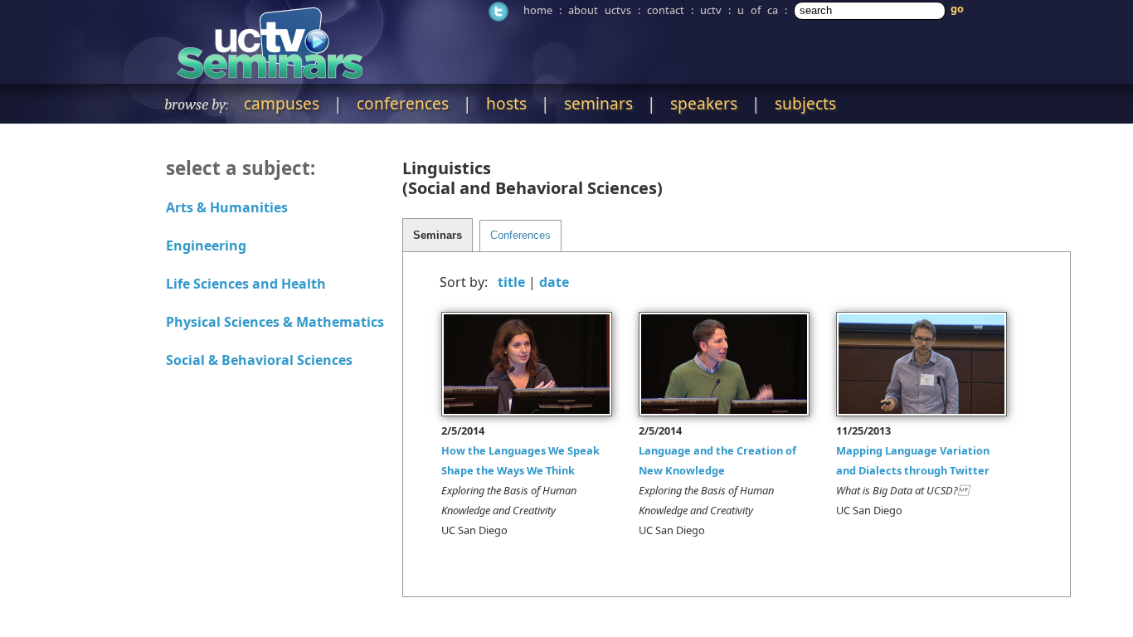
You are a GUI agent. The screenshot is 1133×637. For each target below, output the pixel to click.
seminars (598, 103)
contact (665, 9)
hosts (506, 103)
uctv (711, 9)
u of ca (757, 9)
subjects (805, 103)
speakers (703, 103)
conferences (403, 103)
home (537, 9)
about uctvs (599, 9)
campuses (281, 103)
